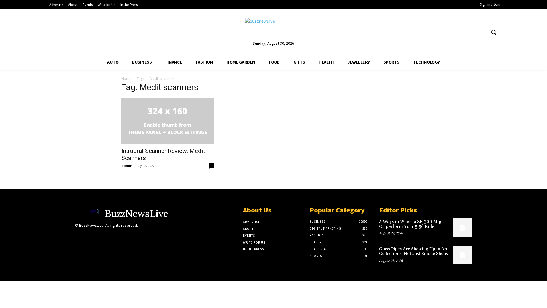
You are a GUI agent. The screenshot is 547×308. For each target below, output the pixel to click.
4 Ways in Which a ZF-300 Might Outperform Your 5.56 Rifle (412, 224)
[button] (493, 32)
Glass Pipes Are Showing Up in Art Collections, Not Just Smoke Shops (413, 251)
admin (126, 165)
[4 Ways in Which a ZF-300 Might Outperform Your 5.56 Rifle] (462, 227)
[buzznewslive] (273, 29)
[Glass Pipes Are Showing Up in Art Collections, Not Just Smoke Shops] (462, 255)
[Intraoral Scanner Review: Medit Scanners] (167, 121)
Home (126, 78)
